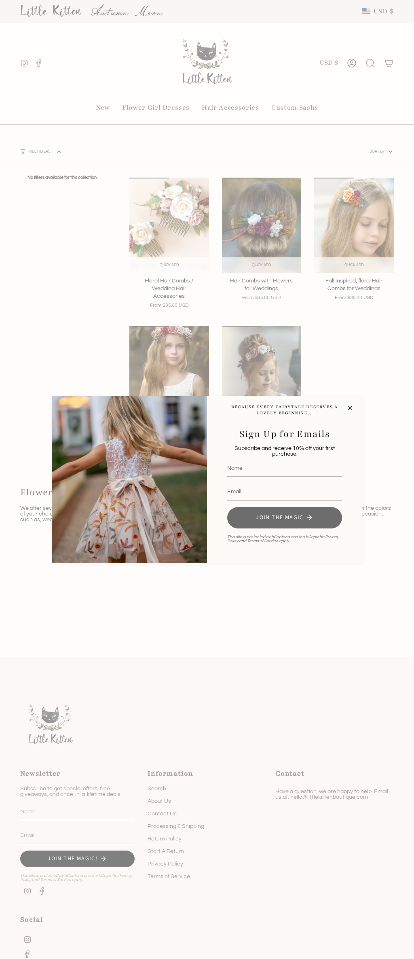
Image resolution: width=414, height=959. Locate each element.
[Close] (350, 408)
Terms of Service (262, 541)
